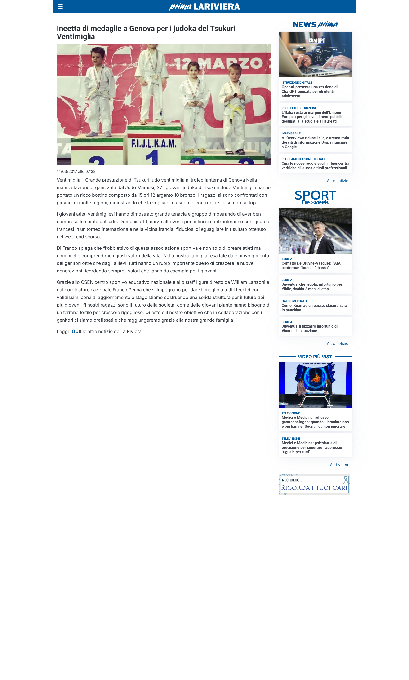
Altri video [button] (339, 464)
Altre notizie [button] (337, 180)
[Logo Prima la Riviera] (204, 6)
